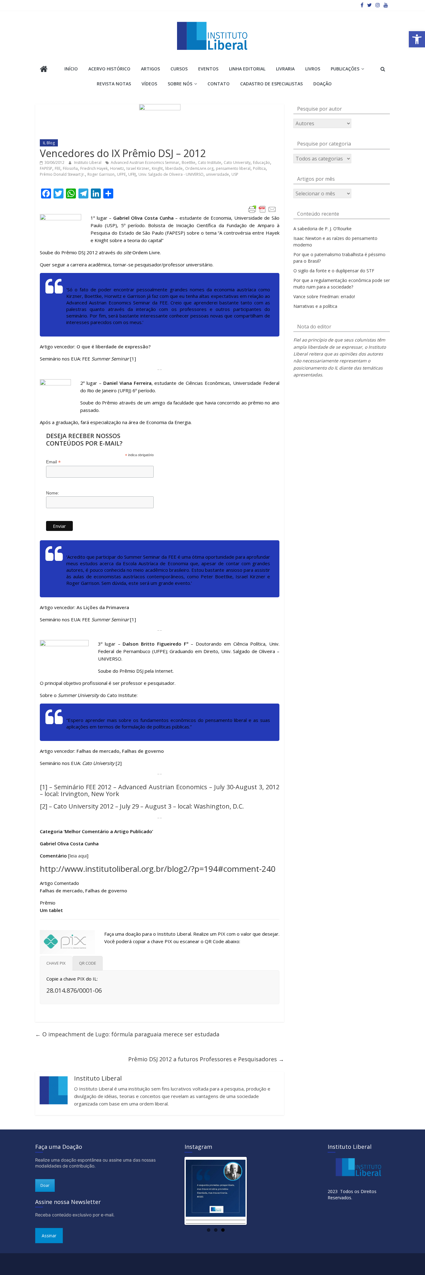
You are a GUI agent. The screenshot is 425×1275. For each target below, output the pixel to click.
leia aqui (78, 855)
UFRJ (132, 174)
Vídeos (149, 84)
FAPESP (46, 168)
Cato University (237, 162)
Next (255, 1191)
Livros (312, 69)
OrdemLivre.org (199, 168)
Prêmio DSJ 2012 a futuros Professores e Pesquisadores (206, 1059)
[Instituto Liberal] (43, 70)
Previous (176, 1191)
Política (259, 168)
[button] (417, 39)
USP (234, 174)
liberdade (174, 168)
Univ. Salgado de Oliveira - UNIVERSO (170, 174)
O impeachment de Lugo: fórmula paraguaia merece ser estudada (127, 1034)
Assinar (49, 1236)
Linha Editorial (247, 69)
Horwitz (117, 168)
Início (71, 69)
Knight (157, 168)
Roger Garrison (100, 174)
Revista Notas (114, 84)
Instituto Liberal (88, 162)
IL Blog (49, 143)
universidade (217, 174)
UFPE (121, 174)
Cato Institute (209, 162)
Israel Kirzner (137, 168)
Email (53, 462)
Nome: (52, 492)
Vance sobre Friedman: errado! (324, 296)
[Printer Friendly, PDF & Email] (262, 209)
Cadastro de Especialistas (271, 84)
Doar (44, 1185)
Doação (322, 84)
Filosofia (70, 168)
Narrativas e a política (315, 306)
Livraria (285, 69)
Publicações (345, 69)
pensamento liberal (233, 168)
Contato (219, 84)
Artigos (150, 69)
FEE (57, 168)
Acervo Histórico (109, 69)
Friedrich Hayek (94, 168)
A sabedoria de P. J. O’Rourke (322, 229)
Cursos (179, 69)
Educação (261, 162)
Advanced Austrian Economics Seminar (145, 162)
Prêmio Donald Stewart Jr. (62, 174)
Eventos (208, 69)
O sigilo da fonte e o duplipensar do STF (333, 271)
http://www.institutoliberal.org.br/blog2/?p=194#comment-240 (158, 868)
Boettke (188, 162)
